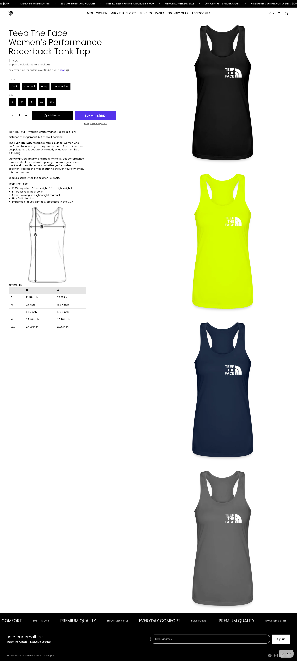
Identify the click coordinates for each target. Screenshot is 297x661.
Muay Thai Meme (24, 655)
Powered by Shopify (44, 655)
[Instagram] (276, 655)
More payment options (95, 123)
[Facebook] (270, 655)
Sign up (281, 639)
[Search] (279, 13)
